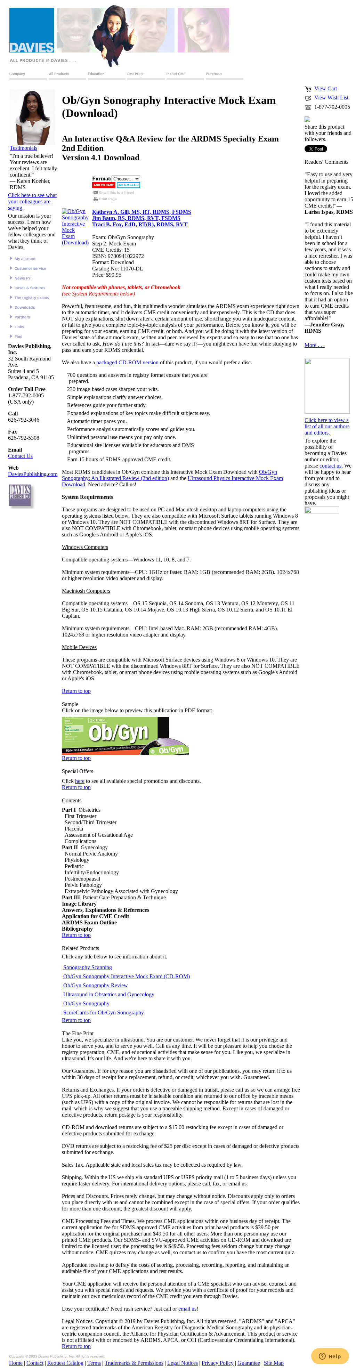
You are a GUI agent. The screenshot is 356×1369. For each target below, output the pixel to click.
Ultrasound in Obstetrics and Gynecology (108, 994)
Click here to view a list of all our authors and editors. (327, 426)
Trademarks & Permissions (134, 1363)
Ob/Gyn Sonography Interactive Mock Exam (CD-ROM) (126, 976)
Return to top (76, 691)
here (79, 781)
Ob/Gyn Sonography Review (95, 985)
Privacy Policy (218, 1363)
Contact (34, 1363)
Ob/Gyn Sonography (86, 1003)
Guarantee (248, 1363)
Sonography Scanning (87, 967)
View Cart (325, 88)
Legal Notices (182, 1363)
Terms (94, 1363)
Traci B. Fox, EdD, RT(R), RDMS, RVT (140, 224)
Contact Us (20, 456)
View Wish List (331, 97)
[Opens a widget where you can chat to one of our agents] (330, 1357)
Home (16, 1363)
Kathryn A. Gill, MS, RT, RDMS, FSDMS (141, 212)
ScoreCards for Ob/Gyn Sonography (103, 1012)
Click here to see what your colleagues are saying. (32, 201)
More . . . (315, 345)
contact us (330, 466)
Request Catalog (65, 1363)
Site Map (274, 1363)
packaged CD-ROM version (127, 362)
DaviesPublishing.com (32, 474)
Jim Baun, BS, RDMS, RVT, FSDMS (136, 218)
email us (187, 1309)
